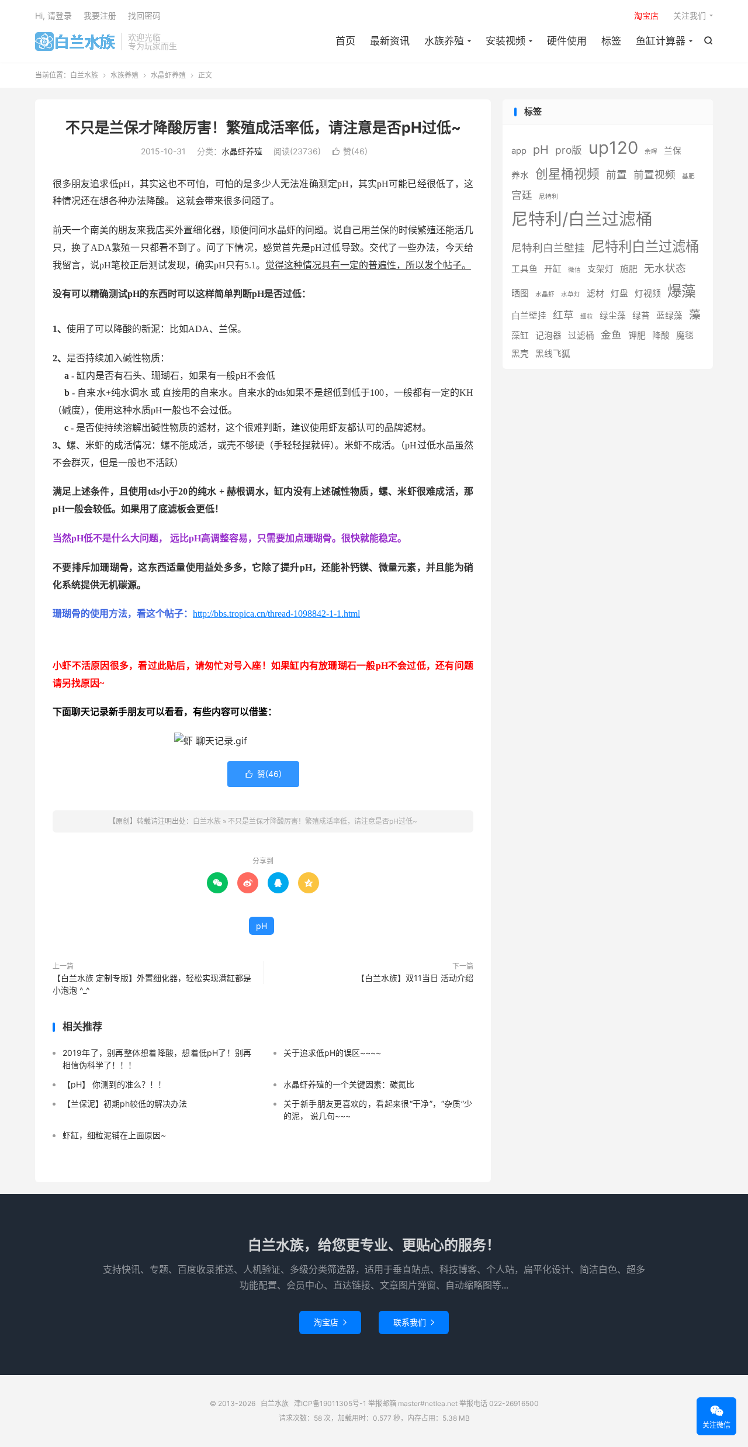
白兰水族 (75, 41)
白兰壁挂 (528, 315)
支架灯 (600, 269)
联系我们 (413, 1322)
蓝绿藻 (669, 315)
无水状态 (665, 268)
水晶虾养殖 (168, 75)
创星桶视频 (567, 173)
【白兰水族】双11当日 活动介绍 (414, 978)
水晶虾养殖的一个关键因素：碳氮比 (348, 1084)
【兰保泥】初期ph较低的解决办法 (125, 1103)
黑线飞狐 (552, 353)
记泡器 (548, 335)
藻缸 (520, 335)
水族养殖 (444, 41)
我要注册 (100, 15)
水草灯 (570, 294)
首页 (345, 41)
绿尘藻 (613, 315)
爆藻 (681, 291)
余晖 (651, 152)
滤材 (595, 293)
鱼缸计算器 (660, 41)
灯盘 (619, 293)
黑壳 (520, 353)
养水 (520, 175)
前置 (616, 174)
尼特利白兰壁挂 (548, 247)
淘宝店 (330, 1322)
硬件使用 (567, 41)
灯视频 (648, 293)
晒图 (520, 293)
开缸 (553, 269)
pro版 (568, 150)
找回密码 (144, 15)
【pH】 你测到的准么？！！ (114, 1084)
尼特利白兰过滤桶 (645, 246)
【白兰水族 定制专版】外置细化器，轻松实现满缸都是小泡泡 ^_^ (152, 984)
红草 (563, 315)
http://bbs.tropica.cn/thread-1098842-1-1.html (276, 614)
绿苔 (641, 315)
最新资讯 (390, 41)
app (519, 151)
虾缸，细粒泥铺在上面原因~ (114, 1135)
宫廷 (521, 195)
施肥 (629, 269)
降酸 (661, 335)
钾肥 (637, 335)
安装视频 (505, 41)
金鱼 (611, 335)
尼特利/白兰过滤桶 (582, 219)
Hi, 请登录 (53, 15)
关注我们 (689, 15)
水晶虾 (545, 294)
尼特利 (548, 197)
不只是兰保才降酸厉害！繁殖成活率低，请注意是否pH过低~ (263, 127)
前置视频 (654, 174)
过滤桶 (581, 335)
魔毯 (685, 335)
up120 (613, 147)
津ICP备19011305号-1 (330, 1403)
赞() (350, 151)
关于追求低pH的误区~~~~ (332, 1053)
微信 (574, 270)
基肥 (688, 176)
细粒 (586, 316)
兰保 (672, 151)
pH (261, 926)
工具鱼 (524, 269)
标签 (611, 41)
